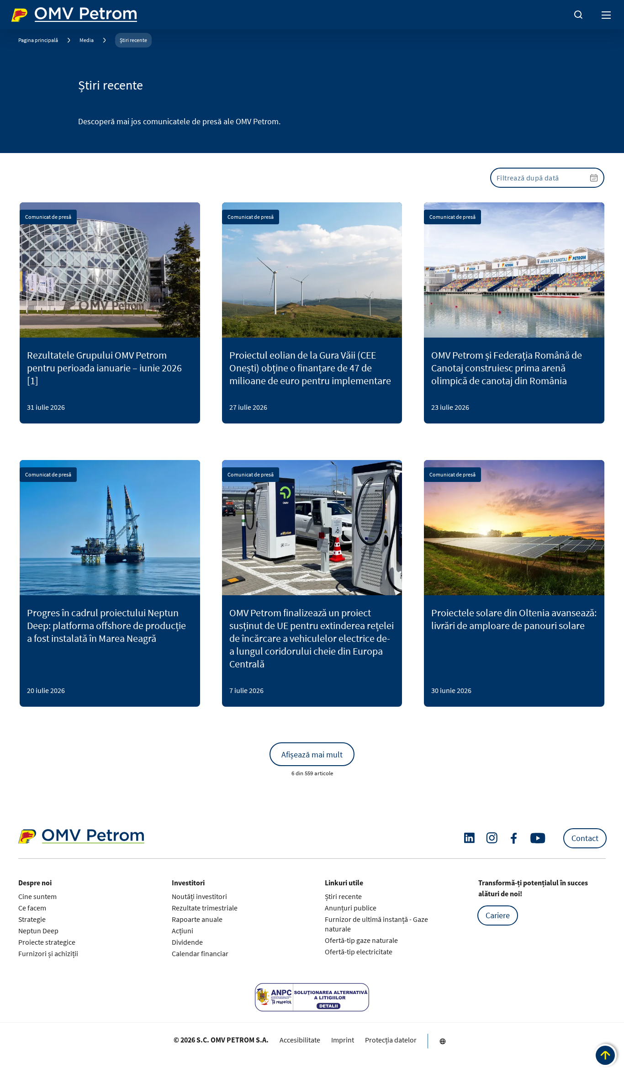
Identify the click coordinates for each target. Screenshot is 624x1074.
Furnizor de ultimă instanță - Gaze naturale (376, 924)
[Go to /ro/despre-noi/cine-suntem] (442, 1041)
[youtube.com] (538, 838)
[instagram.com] (491, 838)
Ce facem (32, 907)
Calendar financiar (200, 953)
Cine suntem (37, 896)
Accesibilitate (300, 1039)
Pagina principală (38, 40)
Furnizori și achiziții (48, 953)
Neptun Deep (38, 930)
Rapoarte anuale (197, 919)
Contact (584, 838)
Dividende (187, 942)
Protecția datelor (391, 1039)
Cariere (498, 915)
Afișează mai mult (312, 754)
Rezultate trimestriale (205, 907)
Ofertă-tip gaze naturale (361, 940)
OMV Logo (26, 12)
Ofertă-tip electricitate (358, 951)
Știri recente (133, 40)
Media (86, 40)
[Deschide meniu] (606, 14)
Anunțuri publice (350, 907)
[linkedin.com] (469, 838)
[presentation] (547, 178)
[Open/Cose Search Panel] (578, 15)
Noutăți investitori (199, 896)
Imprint (342, 1039)
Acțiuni (182, 930)
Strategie (32, 919)
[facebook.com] (513, 838)
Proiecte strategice (46, 942)
